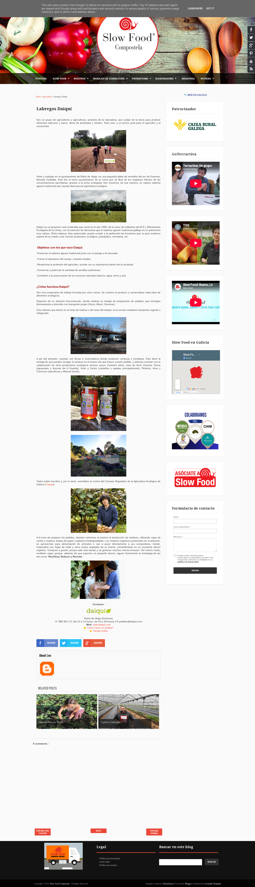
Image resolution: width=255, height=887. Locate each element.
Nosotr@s (80, 78)
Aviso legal (104, 862)
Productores (140, 78)
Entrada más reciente (42, 832)
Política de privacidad (109, 858)
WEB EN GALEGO (197, 95)
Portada (41, 78)
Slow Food (59, 78)
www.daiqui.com (102, 624)
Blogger (188, 883)
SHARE (51, 642)
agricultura (47, 96)
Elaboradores (164, 78)
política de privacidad (187, 562)
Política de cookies (108, 865)
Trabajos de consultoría (109, 78)
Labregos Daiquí (54, 108)
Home (38, 96)
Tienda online (100, 630)
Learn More (195, 8)
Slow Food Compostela (60, 883)
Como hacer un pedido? (100, 627)
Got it (210, 8)
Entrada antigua (154, 832)
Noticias (206, 78)
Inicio (98, 831)
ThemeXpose (168, 883)
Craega (49, 484)
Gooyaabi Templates (213, 883)
